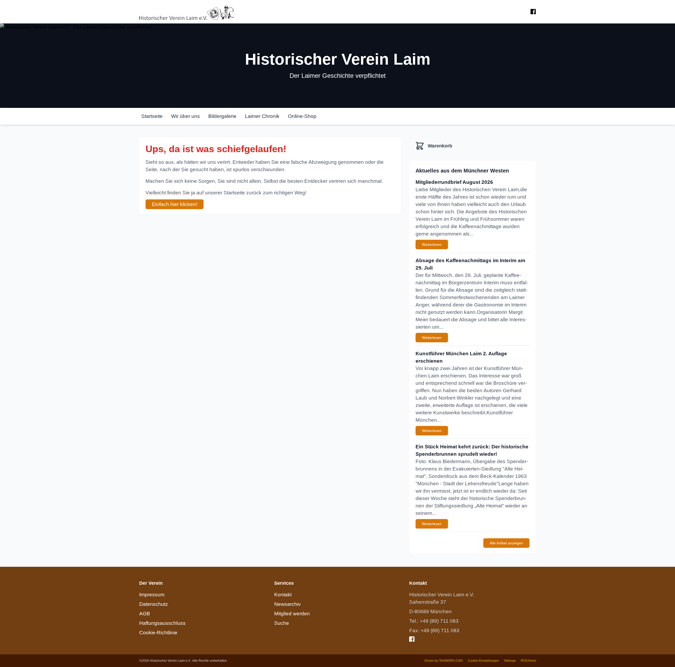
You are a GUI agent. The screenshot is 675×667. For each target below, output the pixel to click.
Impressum (152, 594)
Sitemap (510, 661)
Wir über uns (185, 116)
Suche (281, 623)
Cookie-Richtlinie (158, 632)
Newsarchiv (287, 604)
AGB (144, 613)
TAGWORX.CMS (451, 661)
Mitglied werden (292, 613)
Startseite (152, 116)
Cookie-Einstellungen (483, 661)
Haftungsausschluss (162, 623)
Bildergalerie (222, 116)
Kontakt (283, 594)
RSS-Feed (528, 661)
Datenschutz (153, 604)
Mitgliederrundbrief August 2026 (454, 182)
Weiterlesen (432, 244)
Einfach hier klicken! (174, 204)
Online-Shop (302, 116)
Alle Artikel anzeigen (506, 543)
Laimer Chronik (262, 116)
